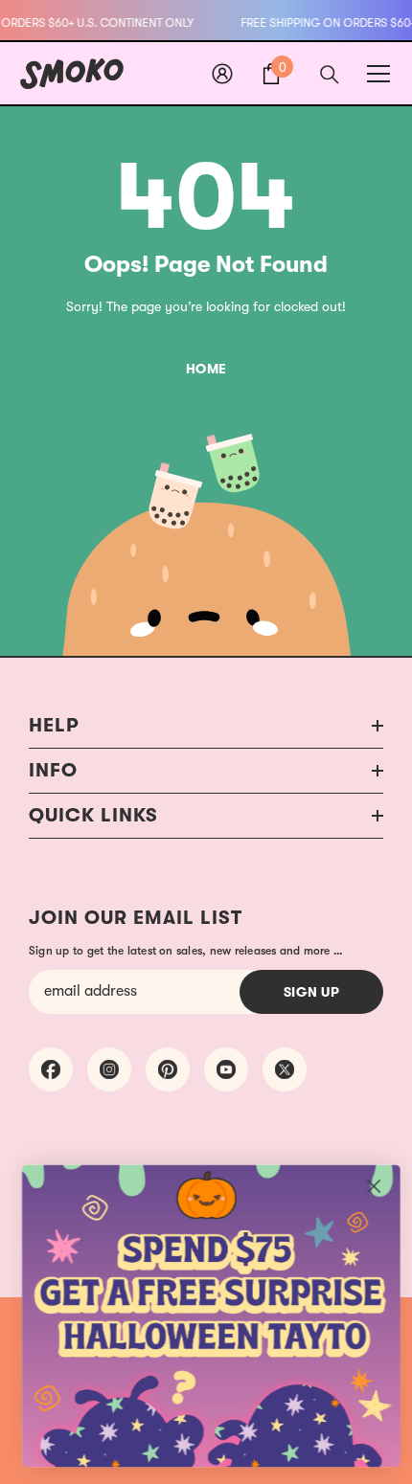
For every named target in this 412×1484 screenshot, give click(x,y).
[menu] (378, 73)
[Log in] (222, 73)
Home (206, 368)
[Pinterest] (168, 1069)
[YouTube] (226, 1069)
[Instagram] (109, 1069)
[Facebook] (51, 1069)
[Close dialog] (374, 1187)
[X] (285, 1069)
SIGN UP (312, 992)
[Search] (329, 74)
